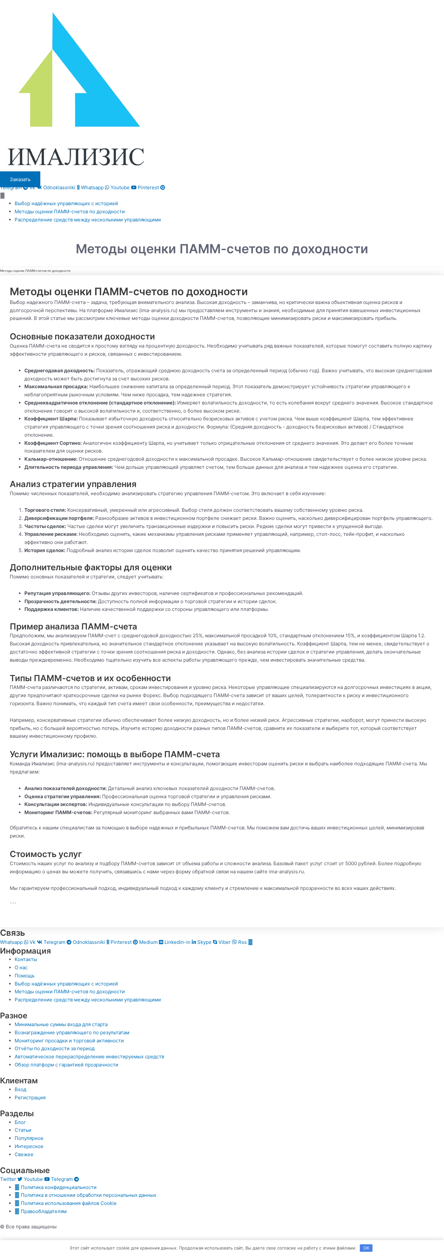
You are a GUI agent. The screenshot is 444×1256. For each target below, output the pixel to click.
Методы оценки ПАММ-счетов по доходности (70, 211)
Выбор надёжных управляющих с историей (66, 203)
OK (366, 1247)
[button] (222, 196)
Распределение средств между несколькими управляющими (88, 220)
